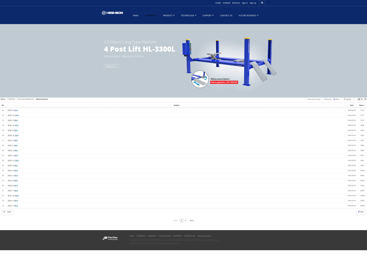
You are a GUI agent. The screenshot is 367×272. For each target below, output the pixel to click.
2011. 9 (11, 181)
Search (329, 99)
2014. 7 (11, 191)
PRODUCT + (111, 66)
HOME (218, 3)
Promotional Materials (25, 99)
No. (3, 105)
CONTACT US (226, 15)
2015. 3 (11, 151)
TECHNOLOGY (188, 15)
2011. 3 (11, 141)
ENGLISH (236, 3)
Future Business (248, 15)
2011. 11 (11, 125)
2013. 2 (11, 120)
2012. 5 (11, 206)
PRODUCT (168, 15)
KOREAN (226, 3)
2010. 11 (11, 135)
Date (352, 105)
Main (135, 15)
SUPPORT (207, 15)
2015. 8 (11, 110)
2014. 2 (11, 176)
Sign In (245, 3)
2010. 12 (11, 161)
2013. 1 (11, 156)
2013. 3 (11, 171)
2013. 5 (11, 201)
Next (192, 221)
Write (337, 99)
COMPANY (150, 15)
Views (361, 105)
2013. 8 (11, 186)
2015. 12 (11, 115)
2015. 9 (11, 166)
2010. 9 (11, 130)
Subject (176, 105)
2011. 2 (11, 146)
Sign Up (253, 3)
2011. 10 (11, 196)
